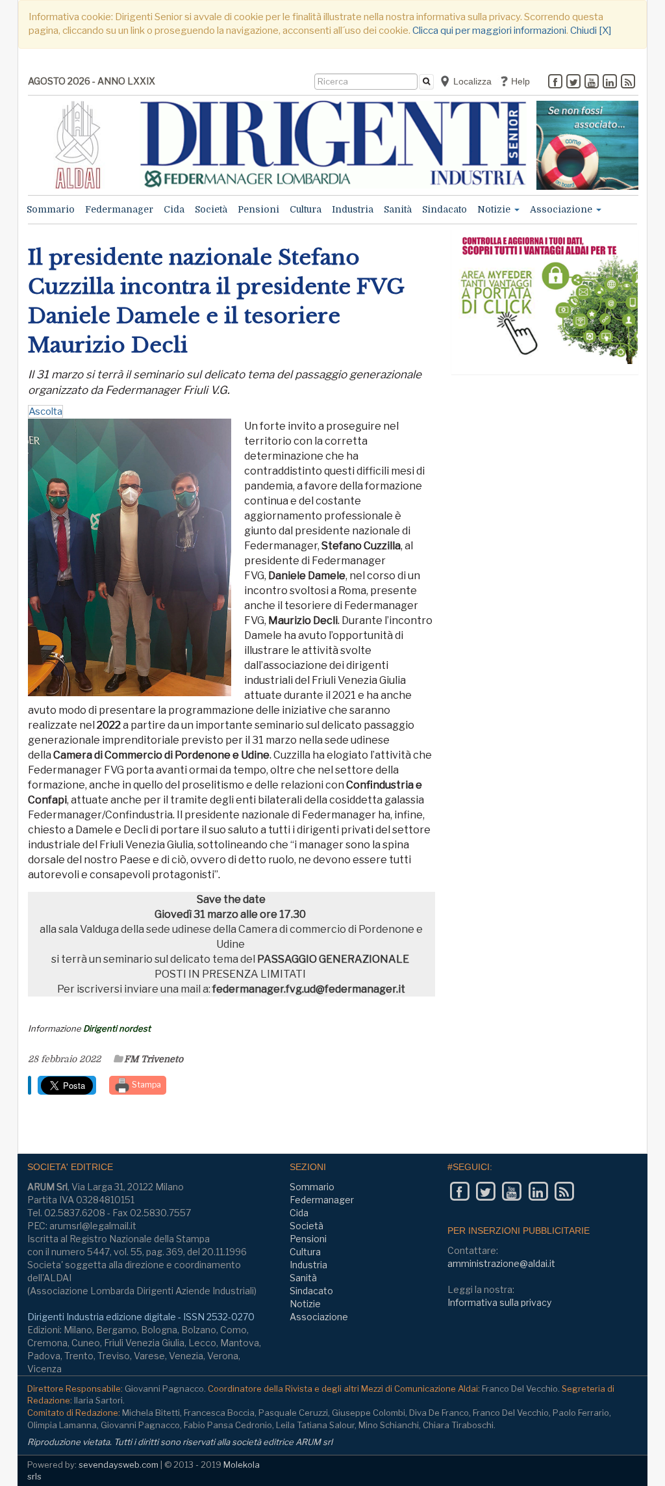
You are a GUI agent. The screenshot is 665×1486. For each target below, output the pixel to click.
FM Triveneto (153, 1059)
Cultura (305, 209)
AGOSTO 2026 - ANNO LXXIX (91, 80)
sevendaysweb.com (118, 1464)
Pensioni (258, 209)
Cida (174, 209)
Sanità (398, 209)
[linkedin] (610, 82)
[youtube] (592, 82)
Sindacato (444, 209)
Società (211, 209)
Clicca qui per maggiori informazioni (489, 30)
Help (519, 81)
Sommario (51, 209)
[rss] (628, 82)
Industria (352, 209)
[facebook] (555, 82)
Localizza (471, 81)
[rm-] (587, 145)
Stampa (145, 1084)
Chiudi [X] (590, 30)
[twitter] (573, 82)
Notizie (495, 209)
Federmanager (119, 209)
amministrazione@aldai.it (501, 1263)
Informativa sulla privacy (499, 1302)
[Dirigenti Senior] (333, 145)
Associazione (562, 209)
